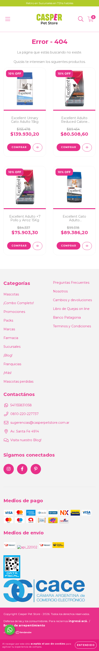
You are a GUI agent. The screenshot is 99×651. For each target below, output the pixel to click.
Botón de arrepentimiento (24, 625)
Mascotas (11, 294)
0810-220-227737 (24, 414)
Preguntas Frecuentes (71, 283)
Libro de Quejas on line (71, 309)
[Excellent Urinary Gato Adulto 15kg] (37, 147)
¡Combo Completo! (18, 303)
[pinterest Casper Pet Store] (36, 469)
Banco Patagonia (67, 317)
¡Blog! (7, 355)
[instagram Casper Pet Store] (8, 469)
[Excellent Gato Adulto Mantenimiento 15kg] (87, 246)
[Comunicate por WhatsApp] (10, 630)
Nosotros (60, 291)
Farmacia (10, 338)
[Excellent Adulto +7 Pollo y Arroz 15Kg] (37, 246)
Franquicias (12, 364)
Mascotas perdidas (18, 381)
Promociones (14, 312)
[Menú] (7, 19)
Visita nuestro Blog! (25, 440)
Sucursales (11, 347)
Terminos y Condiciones (72, 326)
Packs (8, 320)
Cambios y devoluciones (72, 300)
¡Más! (7, 373)
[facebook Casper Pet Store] (22, 469)
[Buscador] (80, 19)
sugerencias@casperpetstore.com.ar (39, 423)
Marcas (9, 329)
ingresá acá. (78, 621)
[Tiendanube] (17, 633)
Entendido (86, 645)
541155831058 (21, 405)
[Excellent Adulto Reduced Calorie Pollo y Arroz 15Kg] (87, 147)
